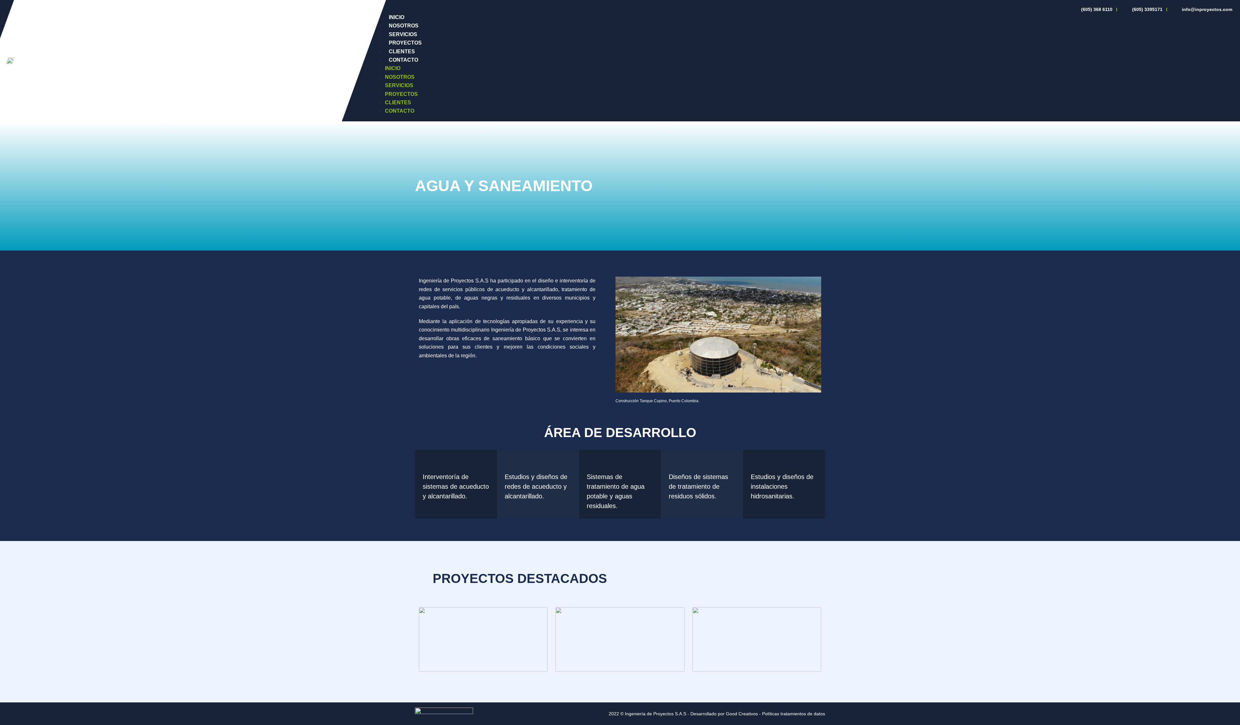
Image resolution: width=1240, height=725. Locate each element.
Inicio (396, 17)
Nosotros (403, 25)
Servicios (403, 34)
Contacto (403, 60)
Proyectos (405, 43)
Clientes (402, 51)
